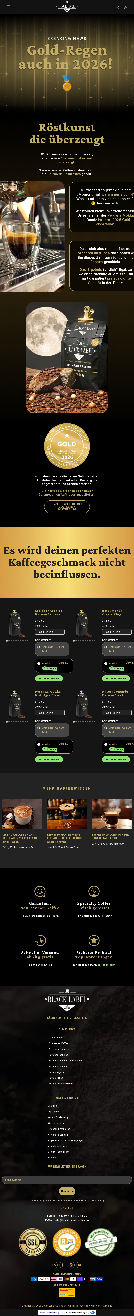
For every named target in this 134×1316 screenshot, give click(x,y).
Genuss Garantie (57, 1037)
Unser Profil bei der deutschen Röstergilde (67, 507)
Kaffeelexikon (56, 1078)
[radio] (38, 647)
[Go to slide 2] (9, 640)
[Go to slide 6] (18, 640)
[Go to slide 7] (20, 640)
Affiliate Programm (58, 1146)
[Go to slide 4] (13, 640)
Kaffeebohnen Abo (58, 1055)
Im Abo (49, 666)
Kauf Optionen (43, 640)
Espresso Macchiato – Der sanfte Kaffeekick (110, 836)
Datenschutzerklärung (59, 1129)
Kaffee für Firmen (58, 1066)
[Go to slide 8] (23, 640)
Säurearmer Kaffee (58, 1043)
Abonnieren (67, 1191)
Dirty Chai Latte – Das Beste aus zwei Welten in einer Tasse (19, 838)
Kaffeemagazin (57, 1072)
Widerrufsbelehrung (58, 1117)
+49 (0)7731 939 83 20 (73, 1215)
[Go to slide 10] (27, 640)
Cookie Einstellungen (58, 1152)
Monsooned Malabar (59, 1049)
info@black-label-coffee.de (72, 1220)
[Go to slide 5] (16, 640)
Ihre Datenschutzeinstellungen (74, 1313)
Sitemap (52, 1157)
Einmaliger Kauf (48, 649)
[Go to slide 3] (11, 640)
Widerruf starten (56, 1123)
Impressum (53, 1111)
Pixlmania (106, 1305)
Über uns (52, 1106)
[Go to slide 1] (7, 641)
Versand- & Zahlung (58, 1134)
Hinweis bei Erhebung (49, 1313)
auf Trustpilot (106, 965)
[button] (117, 7)
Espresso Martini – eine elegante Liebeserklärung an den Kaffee (65, 838)
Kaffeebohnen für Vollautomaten (66, 1060)
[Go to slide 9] (25, 640)
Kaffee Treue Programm (61, 1083)
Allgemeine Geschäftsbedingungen (66, 1140)
